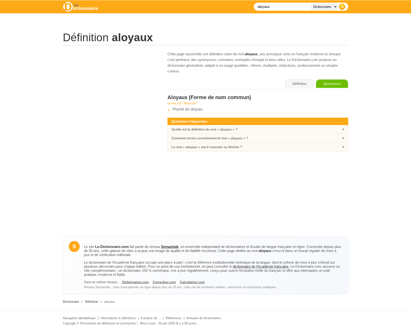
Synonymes (332, 84)
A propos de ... (151, 318)
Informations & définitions (118, 318)
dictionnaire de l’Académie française (261, 266)
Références (173, 318)
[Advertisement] (110, 84)
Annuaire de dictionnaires (203, 318)
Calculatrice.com (192, 282)
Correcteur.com (164, 282)
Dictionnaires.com (135, 282)
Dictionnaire (71, 301)
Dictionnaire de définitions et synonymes (108, 323)
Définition (91, 301)
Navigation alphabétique (79, 318)
